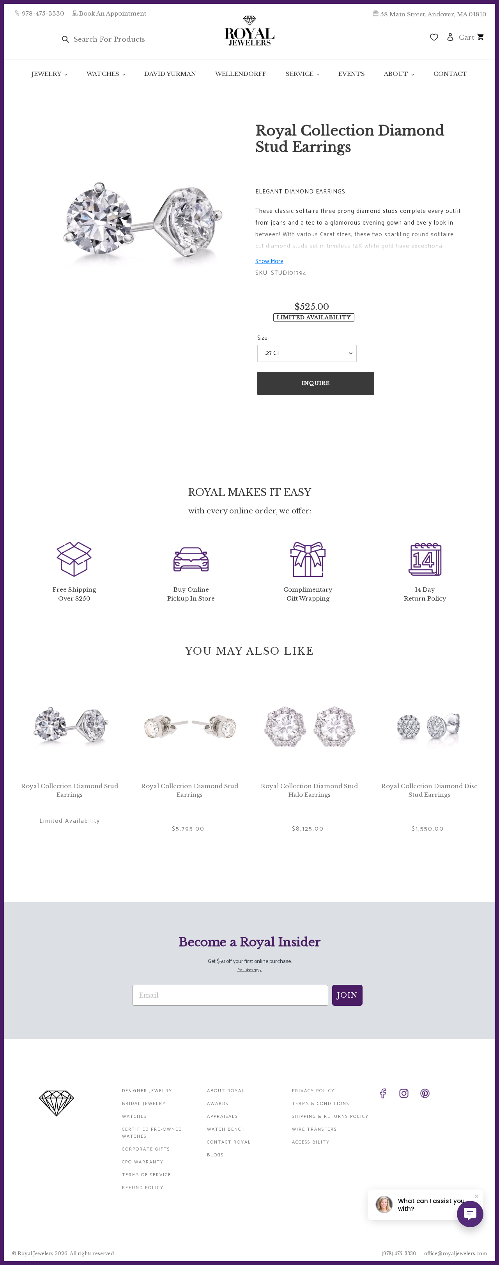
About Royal (226, 1091)
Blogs (215, 1155)
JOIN (347, 995)
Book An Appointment (112, 13)
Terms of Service (146, 1175)
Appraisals (222, 1116)
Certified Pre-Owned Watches (152, 1133)
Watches (134, 1116)
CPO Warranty (143, 1162)
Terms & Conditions (320, 1103)
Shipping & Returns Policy (330, 1116)
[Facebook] (386, 1095)
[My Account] (450, 36)
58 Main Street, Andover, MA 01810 (433, 14)
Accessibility (311, 1142)
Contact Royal (229, 1142)
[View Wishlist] (434, 38)
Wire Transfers (314, 1129)
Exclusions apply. (249, 970)
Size (262, 338)
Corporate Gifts (146, 1149)
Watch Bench (226, 1129)
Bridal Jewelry (144, 1103)
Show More (269, 261)
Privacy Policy (313, 1091)
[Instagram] (408, 1095)
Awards (217, 1103)
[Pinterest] (429, 1095)
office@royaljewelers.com (455, 1253)
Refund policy (143, 1187)
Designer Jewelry (147, 1091)
